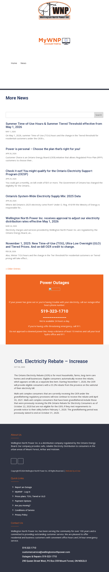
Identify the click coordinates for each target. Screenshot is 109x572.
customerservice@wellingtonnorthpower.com (46, 552)
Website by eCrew (73, 471)
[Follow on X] (20, 461)
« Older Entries (13, 268)
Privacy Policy (21, 514)
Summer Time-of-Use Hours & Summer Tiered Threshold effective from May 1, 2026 (54, 125)
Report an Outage (23, 487)
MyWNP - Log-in (22, 491)
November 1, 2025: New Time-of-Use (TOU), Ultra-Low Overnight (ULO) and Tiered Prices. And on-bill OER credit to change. (53, 245)
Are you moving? (23, 505)
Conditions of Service (24, 510)
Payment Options (23, 501)
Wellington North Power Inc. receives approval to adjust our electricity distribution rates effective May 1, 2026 (52, 219)
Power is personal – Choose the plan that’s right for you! (43, 149)
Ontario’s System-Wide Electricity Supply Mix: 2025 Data (43, 196)
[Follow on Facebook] (14, 461)
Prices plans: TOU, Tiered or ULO (30, 496)
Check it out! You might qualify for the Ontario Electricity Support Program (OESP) (49, 172)
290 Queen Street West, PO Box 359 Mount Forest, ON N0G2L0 (54, 561)
